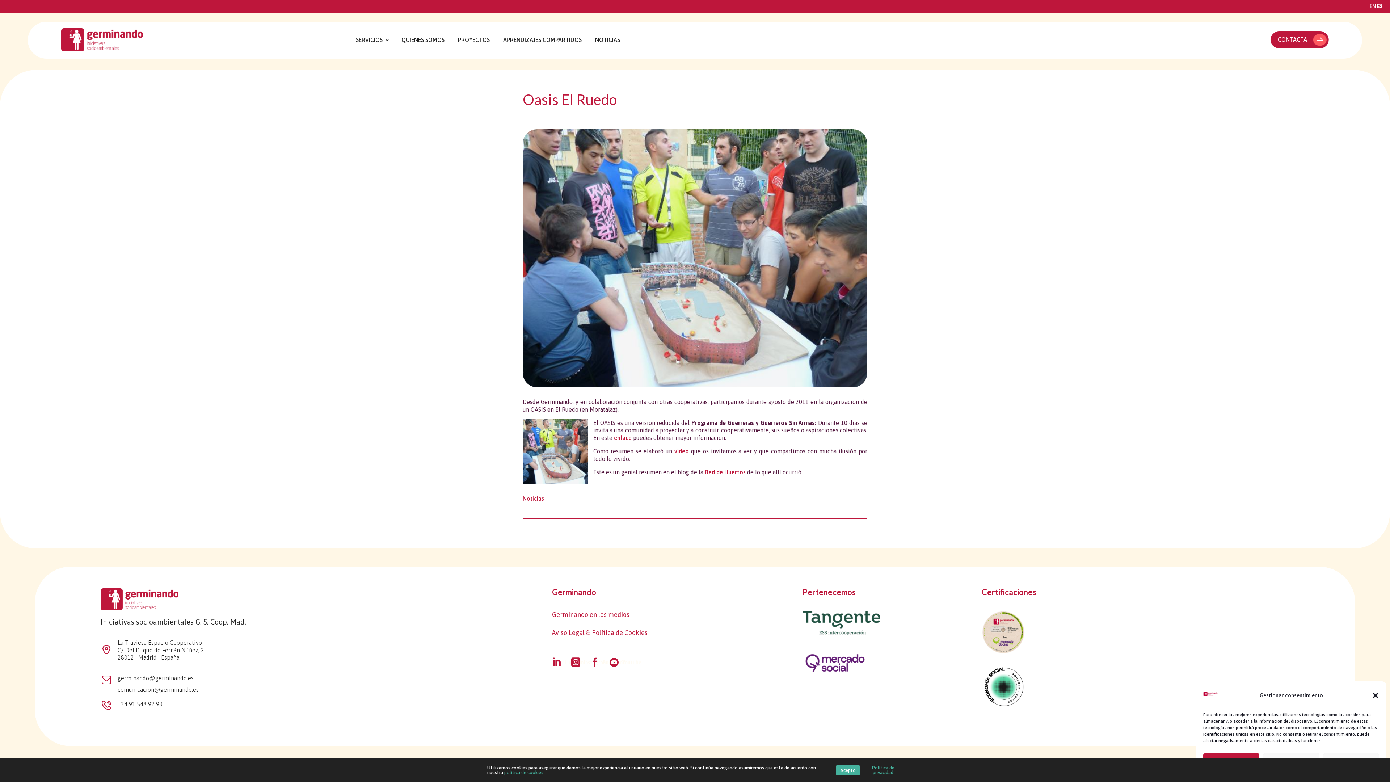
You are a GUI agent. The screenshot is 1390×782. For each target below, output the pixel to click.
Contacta (1292, 39)
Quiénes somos (423, 40)
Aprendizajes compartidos (542, 40)
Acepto (848, 770)
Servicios (369, 40)
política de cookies (523, 772)
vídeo (681, 451)
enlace (623, 437)
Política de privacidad (883, 770)
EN (1373, 6)
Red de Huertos (725, 472)
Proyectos (474, 40)
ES (1380, 6)
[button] (1375, 695)
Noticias (607, 40)
